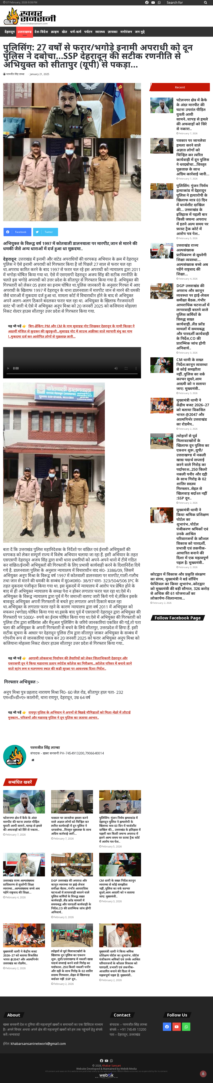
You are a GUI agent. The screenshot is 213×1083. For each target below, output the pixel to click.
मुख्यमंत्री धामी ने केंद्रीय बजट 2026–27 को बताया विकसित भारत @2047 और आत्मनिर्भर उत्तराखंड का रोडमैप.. (20, 957)
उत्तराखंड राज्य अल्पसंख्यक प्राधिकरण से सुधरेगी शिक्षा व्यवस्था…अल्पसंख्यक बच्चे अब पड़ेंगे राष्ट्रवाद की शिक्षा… (21, 886)
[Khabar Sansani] (29, 16)
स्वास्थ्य (100, 31)
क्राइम (55, 31)
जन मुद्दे (140, 31)
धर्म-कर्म (75, 31)
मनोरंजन (126, 31)
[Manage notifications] (203, 1073)
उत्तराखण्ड (25, 31)
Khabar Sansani (111, 1065)
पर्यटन (88, 31)
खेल (64, 31)
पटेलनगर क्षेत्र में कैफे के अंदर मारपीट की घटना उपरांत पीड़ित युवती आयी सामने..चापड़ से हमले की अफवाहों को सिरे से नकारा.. (22, 824)
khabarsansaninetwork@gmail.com (38, 1043)
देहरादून (10, 31)
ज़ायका (113, 31)
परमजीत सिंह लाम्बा (45, 747)
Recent (180, 87)
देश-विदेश (41, 31)
